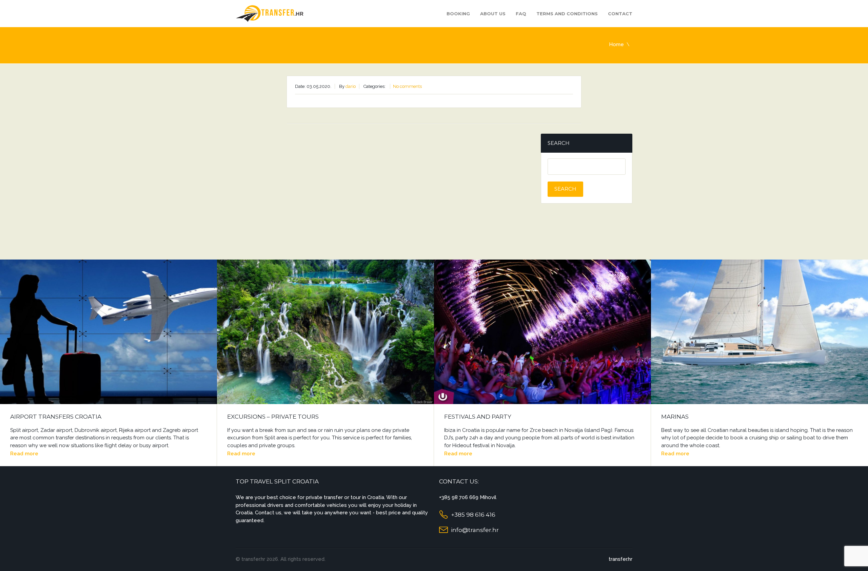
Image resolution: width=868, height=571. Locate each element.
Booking (458, 13)
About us (493, 13)
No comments (407, 86)
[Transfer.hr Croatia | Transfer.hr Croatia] (269, 13)
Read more (24, 454)
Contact (620, 13)
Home (616, 44)
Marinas (675, 416)
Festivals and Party (477, 416)
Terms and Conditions (567, 13)
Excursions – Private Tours (273, 416)
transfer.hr (620, 559)
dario (351, 86)
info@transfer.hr (475, 530)
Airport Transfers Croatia (55, 416)
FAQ (521, 13)
